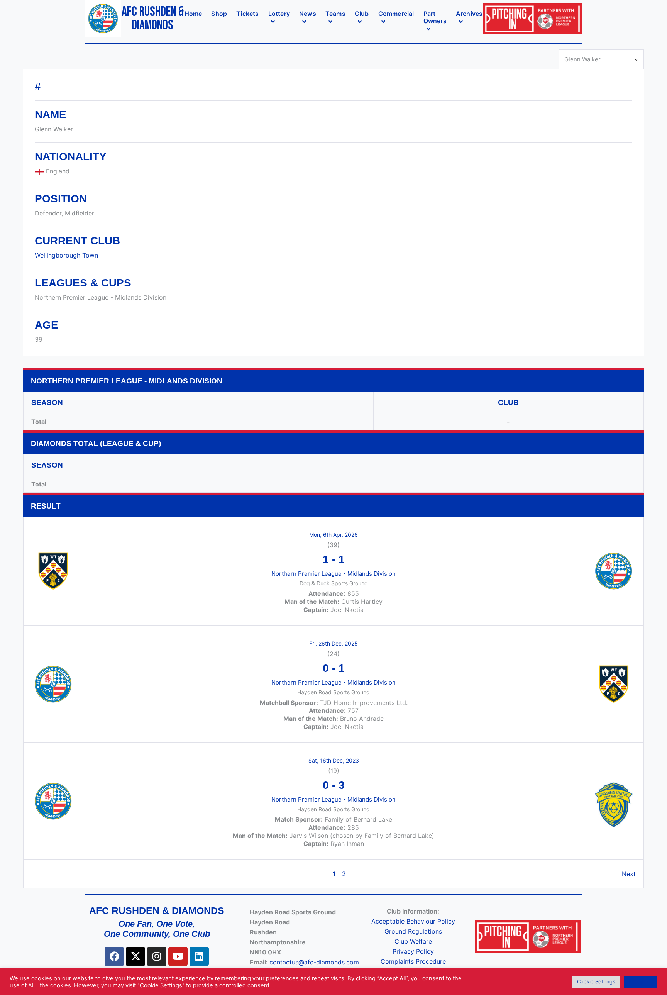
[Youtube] (178, 956)
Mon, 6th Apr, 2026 (333, 534)
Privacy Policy (413, 951)
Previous (43, 874)
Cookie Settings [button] (596, 981)
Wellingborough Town (66, 255)
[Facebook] (114, 956)
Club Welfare (413, 941)
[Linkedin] (199, 956)
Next (629, 874)
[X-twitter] (135, 956)
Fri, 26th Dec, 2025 (333, 643)
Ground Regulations (413, 931)
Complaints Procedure (413, 961)
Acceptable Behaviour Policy (413, 921)
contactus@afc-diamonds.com (314, 962)
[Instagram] (156, 956)
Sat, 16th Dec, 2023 (333, 760)
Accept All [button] (640, 981)
